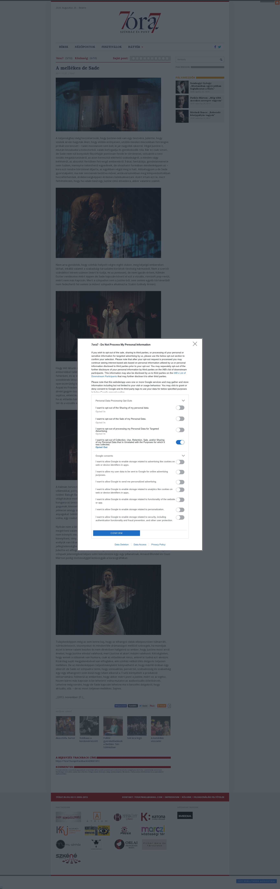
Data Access (140, 544)
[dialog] (140, 444)
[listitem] (140, 400)
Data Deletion (122, 544)
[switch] (180, 408)
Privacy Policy (158, 544)
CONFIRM (117, 533)
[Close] (196, 345)
